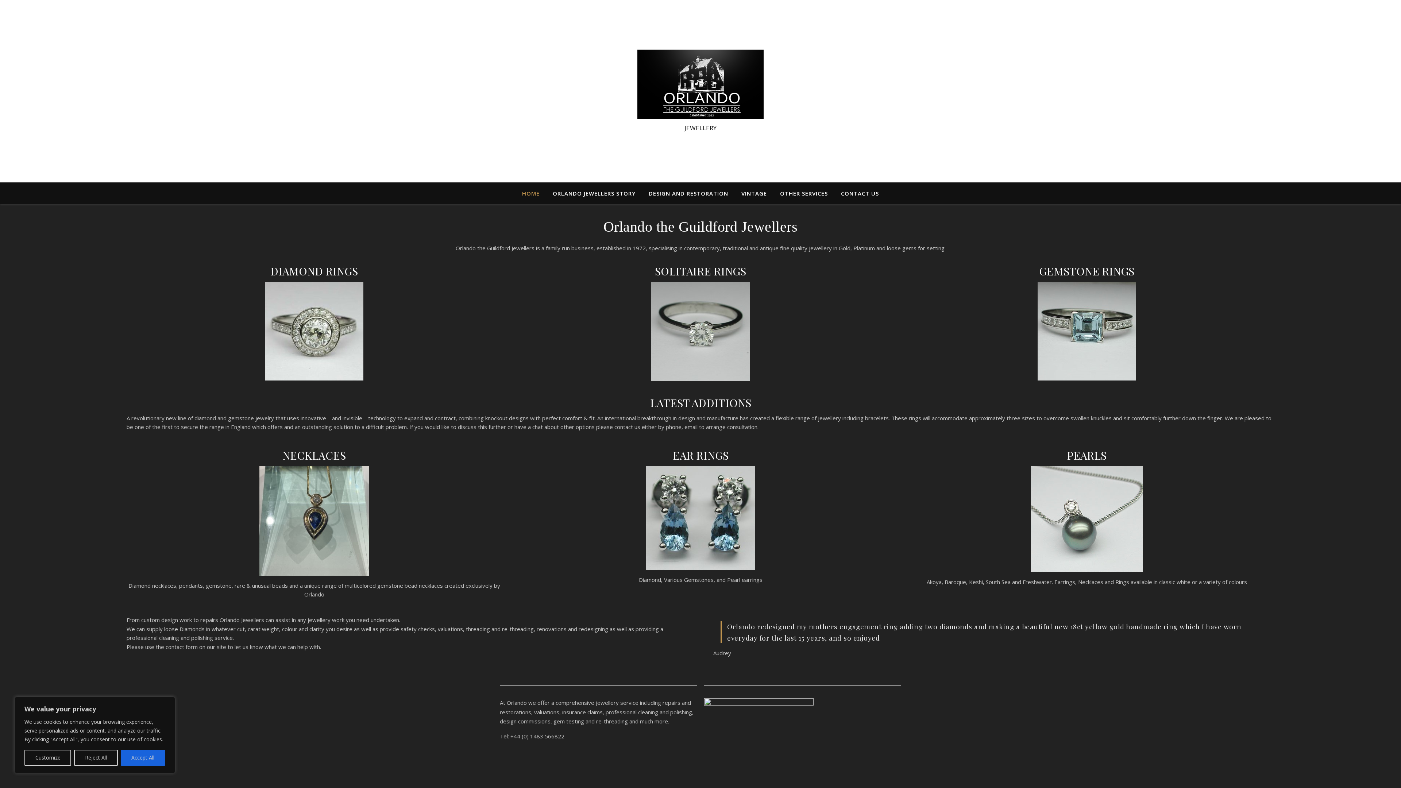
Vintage (754, 193)
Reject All (96, 757)
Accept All (142, 757)
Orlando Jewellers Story (594, 193)
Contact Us (860, 193)
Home (531, 193)
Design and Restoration (688, 193)
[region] (95, 735)
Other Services (804, 193)
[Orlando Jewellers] (700, 84)
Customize (48, 757)
